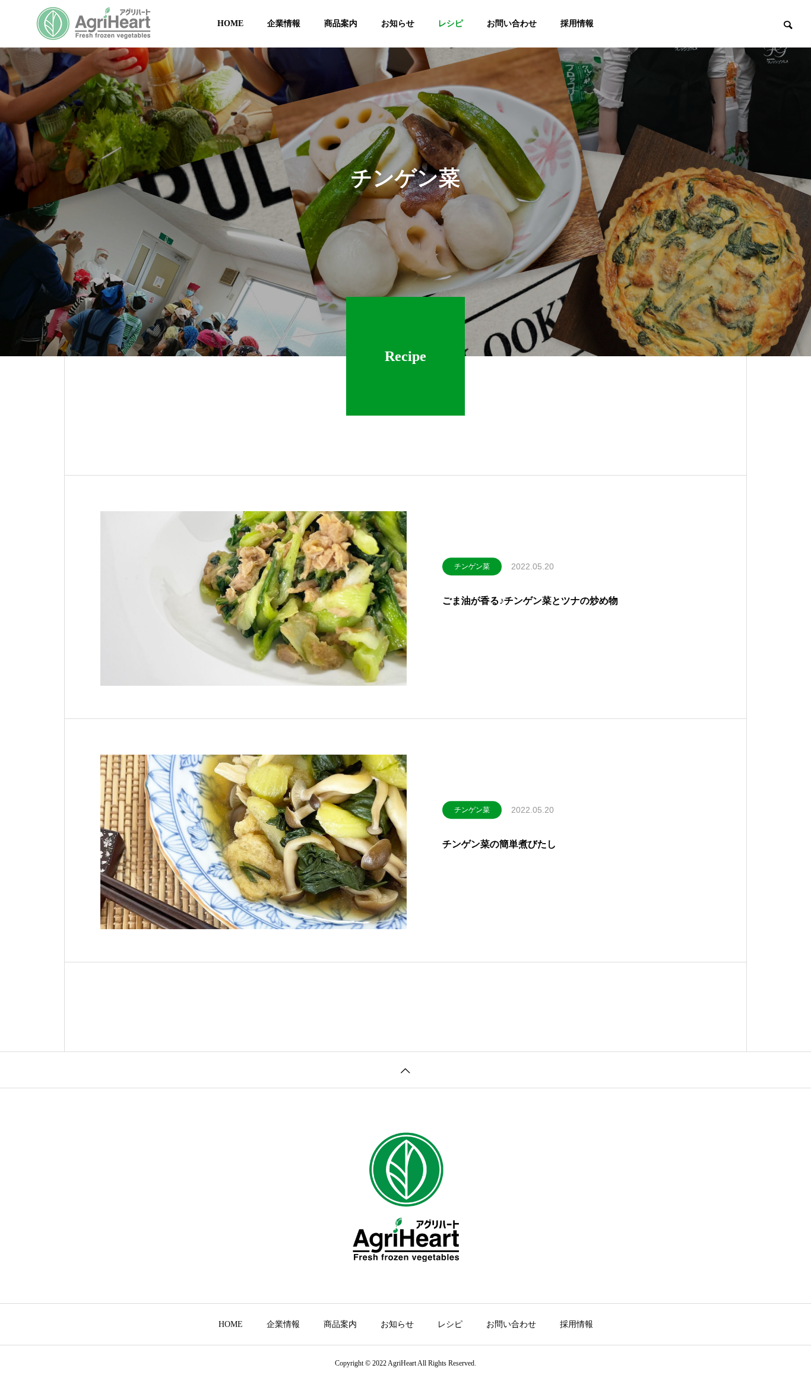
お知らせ (397, 23)
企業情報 (283, 23)
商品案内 (340, 23)
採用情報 (577, 23)
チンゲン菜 (472, 566)
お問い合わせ (512, 23)
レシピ (450, 23)
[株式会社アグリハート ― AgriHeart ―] (93, 23)
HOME (230, 23)
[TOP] (405, 1069)
